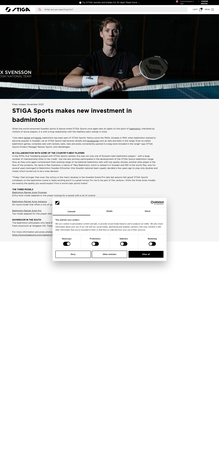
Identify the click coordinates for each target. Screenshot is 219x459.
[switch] (95, 244)
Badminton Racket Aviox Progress (29, 192)
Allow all (146, 254)
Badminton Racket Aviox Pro (26, 211)
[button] (109, 2)
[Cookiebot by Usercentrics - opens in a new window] (153, 203)
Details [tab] (109, 211)
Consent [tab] (71, 212)
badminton (134, 129)
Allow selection (109, 254)
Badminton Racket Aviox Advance (29, 201)
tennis (27, 138)
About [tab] (147, 211)
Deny (73, 254)
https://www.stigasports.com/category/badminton (37, 235)
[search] (114, 9)
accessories (93, 141)
